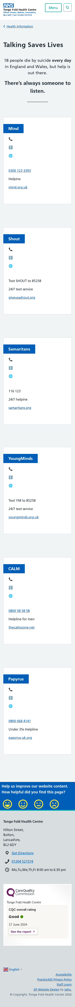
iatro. (68, 989)
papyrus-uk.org (20, 738)
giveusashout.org (22, 297)
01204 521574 (22, 861)
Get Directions (23, 853)
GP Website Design (46, 989)
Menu (53, 8)
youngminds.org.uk (24, 517)
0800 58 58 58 (19, 611)
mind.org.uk (18, 187)
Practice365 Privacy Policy (54, 979)
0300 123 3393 (20, 170)
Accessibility (64, 974)
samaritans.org (20, 408)
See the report (21, 931)
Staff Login (64, 984)
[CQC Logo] (21, 896)
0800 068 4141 (20, 721)
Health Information (20, 26)
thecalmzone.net (22, 627)
